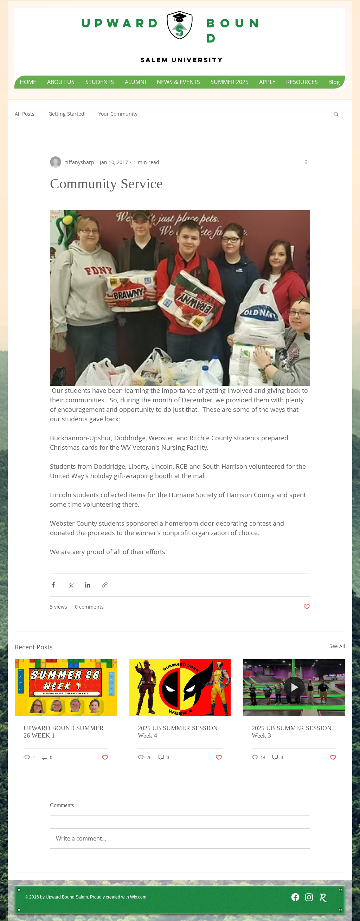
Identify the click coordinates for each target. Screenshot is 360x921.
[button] (336, 114)
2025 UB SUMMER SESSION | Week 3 (293, 732)
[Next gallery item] (302, 298)
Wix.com (138, 897)
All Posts (24, 114)
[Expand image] (180, 298)
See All (337, 646)
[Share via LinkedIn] (87, 585)
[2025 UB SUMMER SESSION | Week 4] (180, 687)
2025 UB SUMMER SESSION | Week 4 (179, 732)
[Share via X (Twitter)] (70, 585)
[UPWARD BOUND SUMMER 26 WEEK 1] (66, 687)
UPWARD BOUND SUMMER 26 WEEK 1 (64, 732)
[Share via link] (105, 585)
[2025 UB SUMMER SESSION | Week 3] (294, 687)
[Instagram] (309, 897)
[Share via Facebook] (53, 585)
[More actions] (306, 162)
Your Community (117, 114)
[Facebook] (295, 897)
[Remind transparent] (322, 897)
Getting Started (66, 114)
